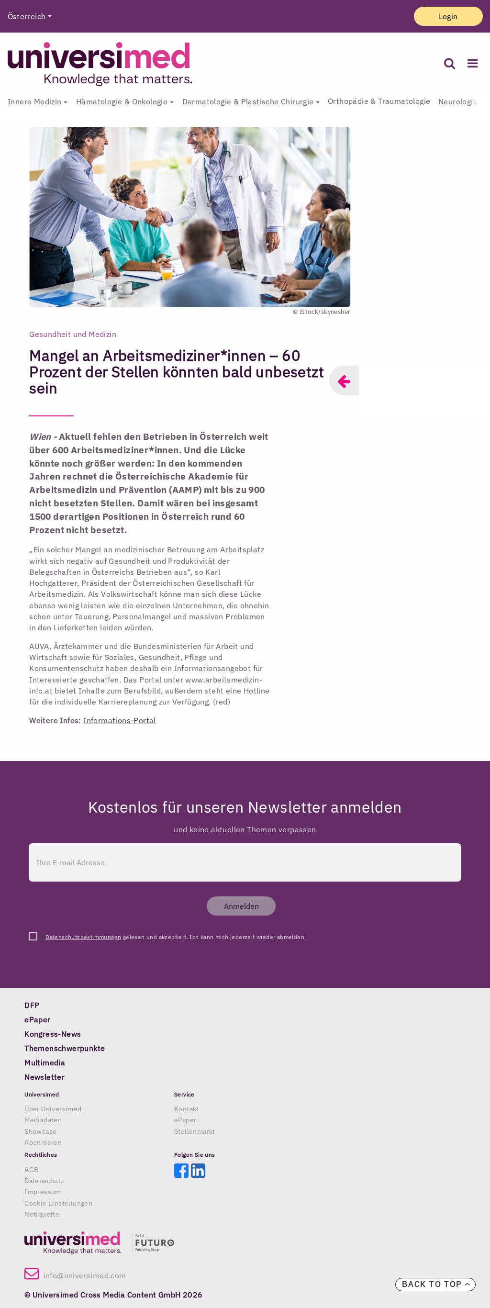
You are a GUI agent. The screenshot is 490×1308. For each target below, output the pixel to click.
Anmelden (241, 906)
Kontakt (186, 1109)
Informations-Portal (119, 720)
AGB (31, 1169)
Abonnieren (43, 1142)
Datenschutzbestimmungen (83, 936)
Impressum (42, 1191)
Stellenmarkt (194, 1131)
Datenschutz (44, 1180)
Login (448, 16)
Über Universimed (52, 1109)
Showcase (40, 1131)
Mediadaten (43, 1120)
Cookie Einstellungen (58, 1203)
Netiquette (41, 1214)
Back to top (433, 1284)
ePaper (185, 1120)
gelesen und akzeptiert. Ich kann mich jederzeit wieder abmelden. (175, 936)
